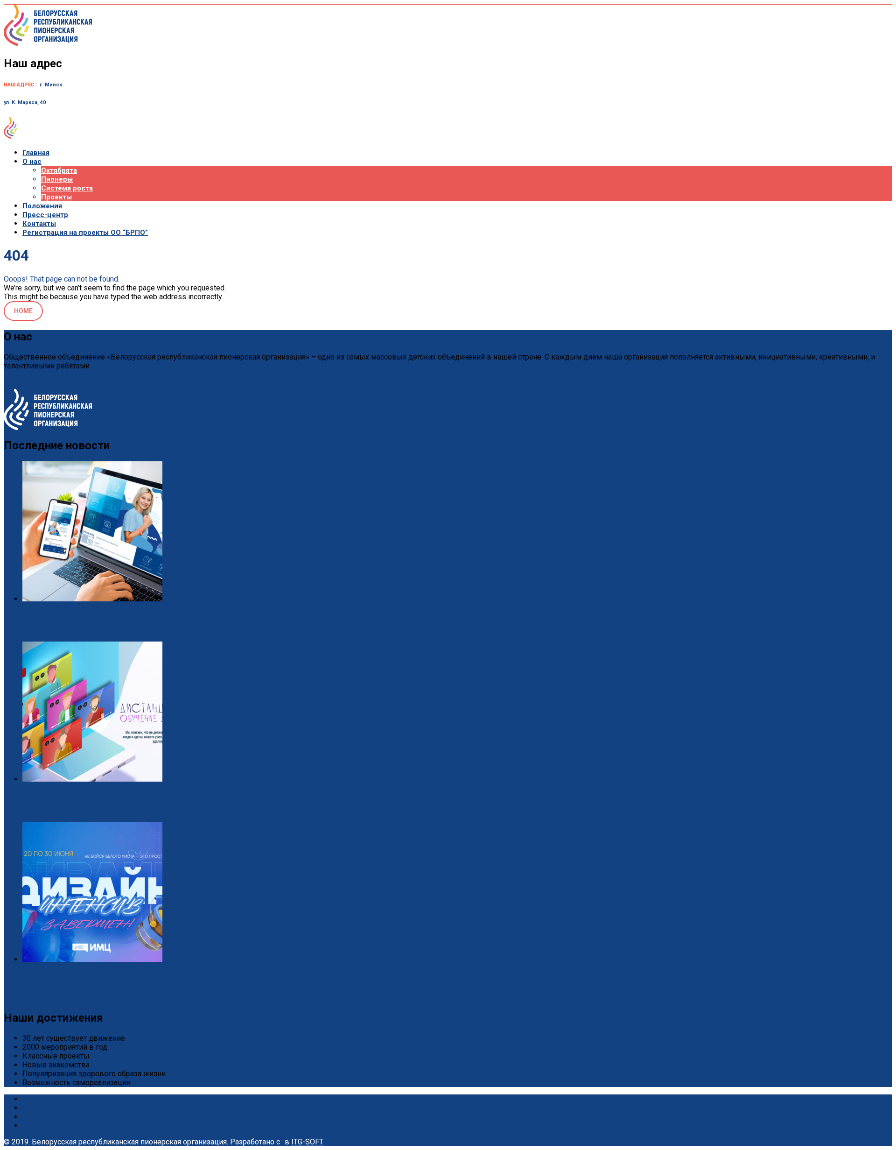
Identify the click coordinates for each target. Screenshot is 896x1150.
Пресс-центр (45, 215)
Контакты (39, 223)
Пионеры (57, 179)
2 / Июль (38, 997)
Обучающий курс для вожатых (62, 798)
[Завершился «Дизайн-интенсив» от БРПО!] (92, 959)
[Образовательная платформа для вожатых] (92, 598)
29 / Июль (40, 637)
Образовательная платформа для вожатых (78, 618)
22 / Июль (40, 817)
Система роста (67, 188)
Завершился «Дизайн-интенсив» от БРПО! (77, 978)
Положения (42, 206)
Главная (35, 152)
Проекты (56, 197)
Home (23, 311)
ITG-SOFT (307, 1141)
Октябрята (59, 170)
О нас (32, 161)
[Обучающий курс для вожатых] (92, 779)
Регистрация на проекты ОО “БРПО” (85, 232)
